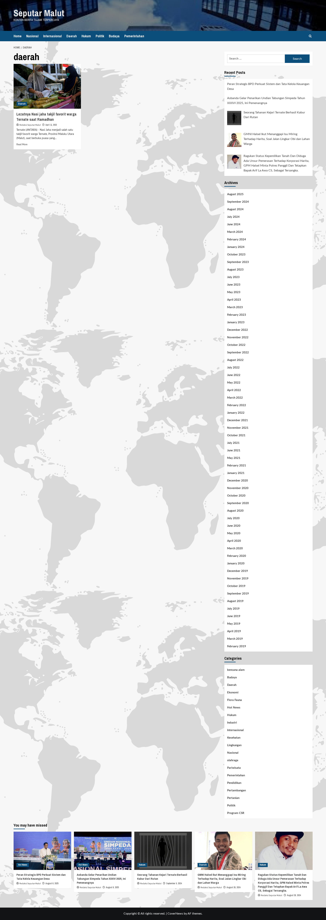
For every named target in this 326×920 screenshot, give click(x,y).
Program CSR (235, 813)
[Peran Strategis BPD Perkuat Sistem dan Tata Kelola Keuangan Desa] (42, 851)
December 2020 (237, 480)
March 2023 (235, 307)
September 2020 (238, 503)
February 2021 (236, 465)
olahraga (232, 760)
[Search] (310, 36)
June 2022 (233, 375)
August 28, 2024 (233, 887)
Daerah (71, 36)
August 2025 (235, 194)
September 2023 (238, 262)
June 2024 (233, 224)
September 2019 (238, 593)
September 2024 (238, 201)
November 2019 (237, 578)
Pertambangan (236, 790)
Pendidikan (234, 783)
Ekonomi (232, 692)
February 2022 (236, 405)
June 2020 (233, 525)
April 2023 (234, 299)
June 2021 (233, 450)
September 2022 (238, 352)
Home (18, 36)
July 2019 (233, 608)
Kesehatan (233, 737)
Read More (21, 144)
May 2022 (233, 382)
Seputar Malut (39, 13)
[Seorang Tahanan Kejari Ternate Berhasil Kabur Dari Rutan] (163, 851)
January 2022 (235, 412)
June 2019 (233, 616)
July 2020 (233, 518)
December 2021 (237, 420)
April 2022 (234, 390)
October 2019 (236, 586)
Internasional (52, 36)
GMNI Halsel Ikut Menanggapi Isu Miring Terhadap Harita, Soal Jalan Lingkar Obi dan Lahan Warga (222, 879)
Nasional (32, 36)
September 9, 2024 (174, 883)
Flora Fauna (234, 700)
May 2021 (233, 458)
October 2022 (236, 345)
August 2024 (235, 209)
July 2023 (233, 277)
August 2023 (235, 269)
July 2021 (233, 443)
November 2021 (237, 427)
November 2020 (237, 488)
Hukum (86, 36)
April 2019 (234, 631)
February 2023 (236, 314)
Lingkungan (234, 745)
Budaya (114, 36)
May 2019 (233, 623)
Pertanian (233, 798)
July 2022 (233, 367)
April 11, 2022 (51, 124)
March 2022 (235, 397)
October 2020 (236, 495)
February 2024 (236, 239)
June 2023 (233, 284)
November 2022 (237, 337)
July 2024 (233, 216)
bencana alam (236, 670)
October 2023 (236, 254)
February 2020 (236, 556)
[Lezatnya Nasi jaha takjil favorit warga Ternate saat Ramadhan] (47, 86)
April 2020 (234, 540)
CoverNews (175, 913)
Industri (232, 722)
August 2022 (235, 360)
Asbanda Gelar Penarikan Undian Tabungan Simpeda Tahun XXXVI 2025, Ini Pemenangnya (101, 879)
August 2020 (235, 510)
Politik (100, 36)
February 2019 (236, 646)
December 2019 (237, 571)
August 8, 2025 (51, 883)
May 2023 (233, 292)
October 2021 (236, 435)
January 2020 (235, 563)
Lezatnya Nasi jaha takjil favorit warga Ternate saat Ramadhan (46, 117)
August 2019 (235, 601)
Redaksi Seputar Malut (30, 125)
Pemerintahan (134, 36)
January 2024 (235, 247)
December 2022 (237, 330)
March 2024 (235, 232)
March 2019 (235, 638)
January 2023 (235, 322)
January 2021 (235, 473)
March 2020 (235, 548)
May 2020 (233, 533)
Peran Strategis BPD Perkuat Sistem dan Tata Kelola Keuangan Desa (41, 877)
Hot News (233, 707)
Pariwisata (234, 767)
